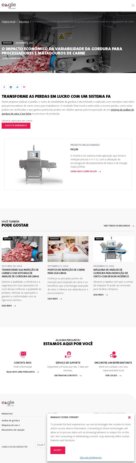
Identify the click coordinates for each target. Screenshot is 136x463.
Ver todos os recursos (117, 226)
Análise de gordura (11, 420)
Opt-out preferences (91, 457)
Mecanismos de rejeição (13, 429)
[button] (129, 417)
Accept (58, 450)
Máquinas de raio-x (11, 425)
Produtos (7, 414)
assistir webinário (16, 126)
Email (41, 445)
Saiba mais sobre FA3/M (83, 171)
